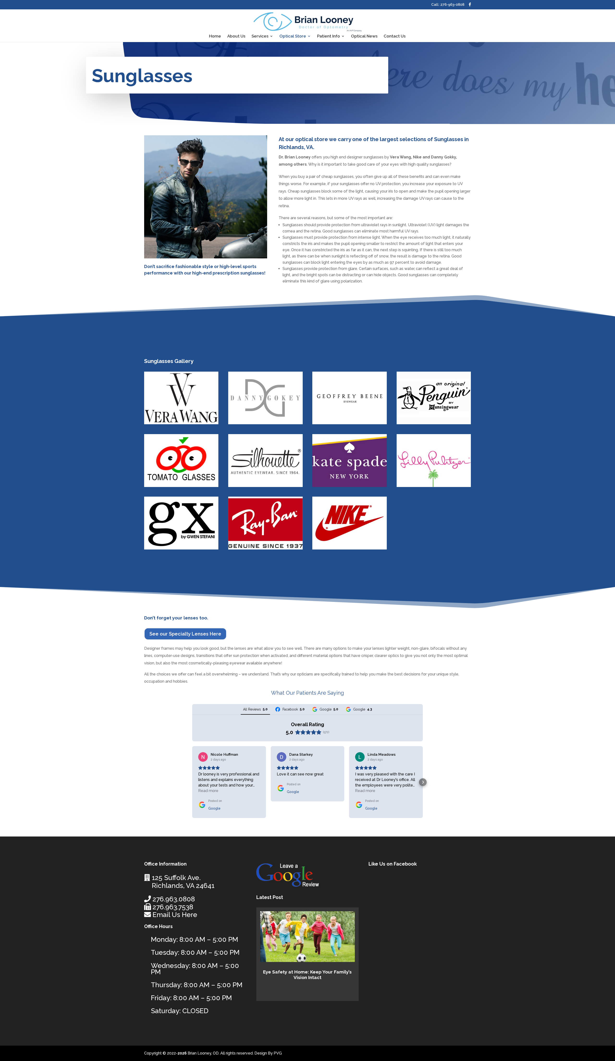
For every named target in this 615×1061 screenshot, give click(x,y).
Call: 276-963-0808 (447, 5)
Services (260, 36)
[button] (192, 782)
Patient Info (328, 36)
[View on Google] (203, 757)
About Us (236, 36)
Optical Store (292, 36)
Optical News (364, 36)
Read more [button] (208, 790)
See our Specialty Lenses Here (185, 634)
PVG (278, 1053)
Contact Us (395, 36)
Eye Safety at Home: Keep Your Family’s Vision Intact (307, 974)
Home (215, 36)
